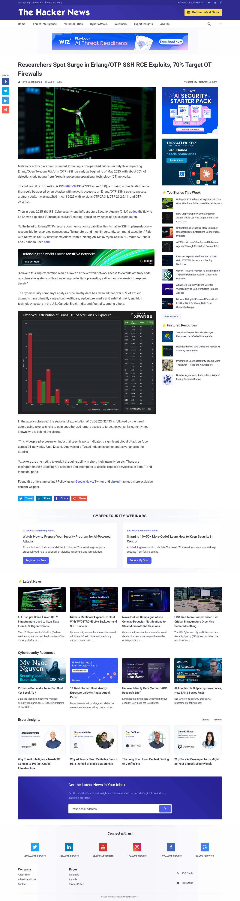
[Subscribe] (165, 808)
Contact (22, 884)
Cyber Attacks (98, 24)
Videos (205, 719)
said (47, 242)
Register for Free (36, 560)
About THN (24, 874)
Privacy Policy (76, 884)
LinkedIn (116, 481)
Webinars (121, 24)
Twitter (99, 481)
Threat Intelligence (45, 24)
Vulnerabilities (73, 24)
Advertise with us (27, 879)
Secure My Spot (139, 560)
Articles (218, 719)
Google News (84, 481)
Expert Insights (143, 24)
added (133, 211)
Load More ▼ (171, 316)
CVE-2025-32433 (70, 186)
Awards (165, 24)
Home (21, 24)
